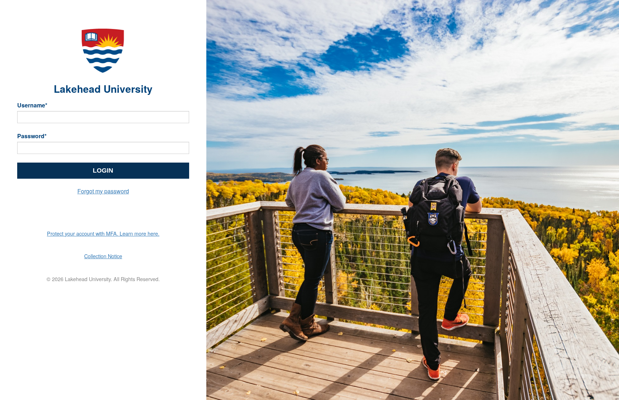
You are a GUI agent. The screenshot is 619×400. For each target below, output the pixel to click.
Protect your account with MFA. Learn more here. (103, 233)
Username (32, 105)
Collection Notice (103, 256)
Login (103, 170)
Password (32, 136)
